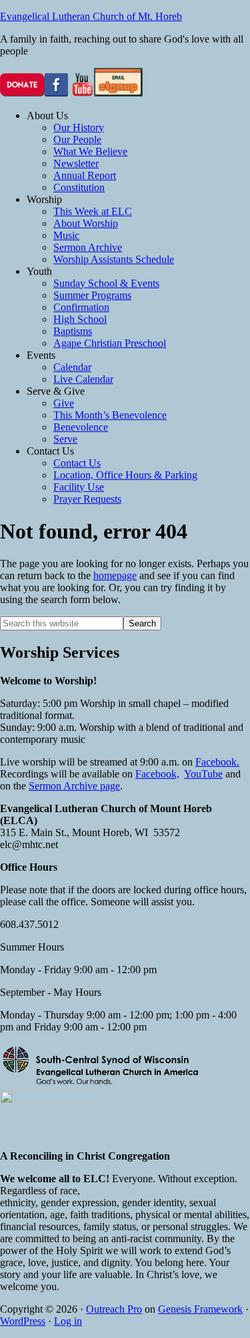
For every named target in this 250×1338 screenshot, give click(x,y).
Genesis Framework (200, 1309)
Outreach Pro (114, 1309)
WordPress (22, 1321)
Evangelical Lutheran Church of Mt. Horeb (91, 16)
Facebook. (217, 762)
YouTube (203, 774)
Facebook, (157, 774)
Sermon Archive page (74, 785)
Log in (68, 1321)
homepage (115, 575)
